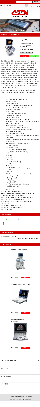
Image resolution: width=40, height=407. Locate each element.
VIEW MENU (5, 6)
